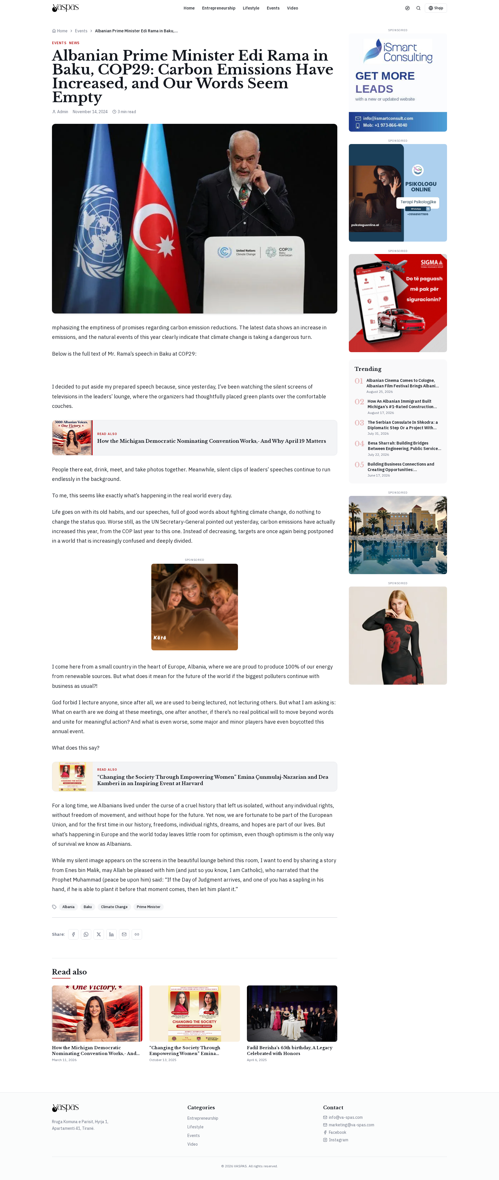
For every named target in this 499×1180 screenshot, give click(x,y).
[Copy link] (137, 934)
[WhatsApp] (86, 934)
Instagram (338, 1139)
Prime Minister (148, 907)
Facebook (337, 1132)
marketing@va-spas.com (351, 1124)
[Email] (124, 934)
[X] (99, 934)
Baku (88, 907)
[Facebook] (73, 934)
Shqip (438, 8)
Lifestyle (251, 8)
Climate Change (114, 907)
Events (273, 8)
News (74, 43)
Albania (68, 907)
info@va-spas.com (346, 1117)
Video (292, 8)
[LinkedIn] (111, 934)
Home (189, 8)
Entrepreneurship (218, 8)
